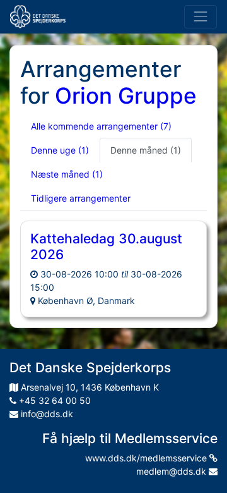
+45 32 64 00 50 (53, 400)
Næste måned (67, 174)
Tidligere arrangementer (81, 198)
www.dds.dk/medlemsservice (147, 458)
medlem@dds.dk (172, 471)
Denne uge (60, 150)
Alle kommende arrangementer (101, 126)
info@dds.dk (45, 413)
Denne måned (145, 150)
